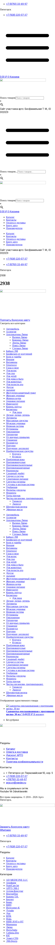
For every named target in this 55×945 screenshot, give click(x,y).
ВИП (8, 905)
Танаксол (17, 501)
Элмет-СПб (12, 938)
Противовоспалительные (19, 465)
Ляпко (9, 927)
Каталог (10, 217)
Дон (8, 913)
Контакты (11, 220)
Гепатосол (11, 365)
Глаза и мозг (12, 367)
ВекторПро (12, 894)
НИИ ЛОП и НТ (15, 921)
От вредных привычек (18, 437)
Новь (8, 919)
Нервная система (15, 426)
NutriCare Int (12, 885)
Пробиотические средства (19, 451)
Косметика (11, 409)
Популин (11, 445)
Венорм (10, 359)
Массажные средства (17, 420)
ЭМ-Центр (11, 941)
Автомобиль (12, 329)
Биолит (10, 899)
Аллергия (11, 331)
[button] (27, 323)
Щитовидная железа (16, 506)
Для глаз (10, 373)
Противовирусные (16, 462)
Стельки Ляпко (20, 348)
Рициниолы (12, 470)
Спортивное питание (17, 479)
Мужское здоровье (15, 423)
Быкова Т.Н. (12, 896)
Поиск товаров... (8, 171)
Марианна (11, 924)
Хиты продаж (13, 495)
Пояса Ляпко (19, 345)
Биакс (9, 902)
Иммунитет (12, 404)
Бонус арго (12, 225)
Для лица (17, 412)
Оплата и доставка (16, 222)
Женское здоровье (15, 395)
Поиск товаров (8, 97)
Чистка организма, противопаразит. (24, 498)
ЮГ (8, 935)
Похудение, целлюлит (17, 448)
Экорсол (16, 504)
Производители (14, 228)
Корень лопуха (14, 406)
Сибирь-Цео (12, 932)
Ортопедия (12, 434)
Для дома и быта (14, 379)
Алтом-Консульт (14, 891)
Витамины (11, 362)
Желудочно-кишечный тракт (21, 392)
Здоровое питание (15, 401)
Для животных (14, 381)
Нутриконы (12, 429)
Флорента (11, 492)
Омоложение (13, 431)
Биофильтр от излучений (19, 354)
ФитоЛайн (11, 930)
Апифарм (11, 882)
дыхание (10, 390)
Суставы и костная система (20, 484)
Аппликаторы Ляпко (17, 334)
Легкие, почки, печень (18, 415)
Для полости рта (14, 384)
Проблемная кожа (15, 459)
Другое (10, 387)
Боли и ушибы (13, 356)
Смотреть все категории (12, 323)
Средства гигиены (15, 481)
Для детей (11, 376)
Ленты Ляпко (19, 342)
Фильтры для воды (16, 490)
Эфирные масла (14, 509)
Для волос (11, 370)
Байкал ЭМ (12, 351)
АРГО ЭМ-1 (12, 888)
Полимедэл (12, 442)
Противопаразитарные (18, 467)
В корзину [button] (38, 714)
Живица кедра (13, 398)
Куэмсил (16, 456)
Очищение (11, 440)
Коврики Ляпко (20, 340)
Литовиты (11, 417)
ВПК (8, 916)
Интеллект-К (13, 907)
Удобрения (11, 487)
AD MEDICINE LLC (17, 880)
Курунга (16, 454)
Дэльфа (10, 910)
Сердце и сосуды (15, 476)
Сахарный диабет (15, 473)
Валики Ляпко (19, 337)
